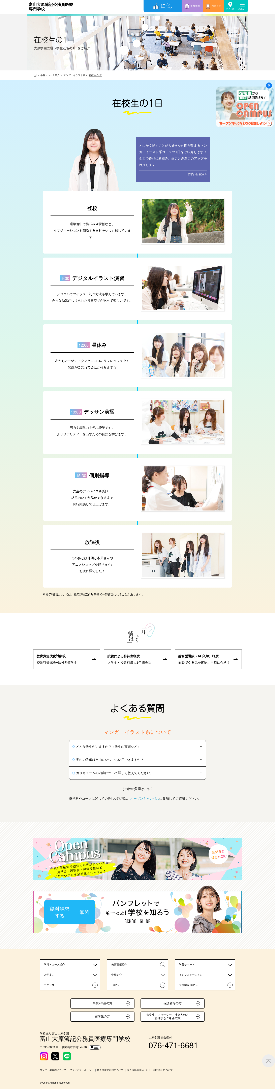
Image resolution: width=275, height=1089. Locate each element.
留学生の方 (102, 1016)
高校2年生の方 (102, 1003)
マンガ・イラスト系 (74, 75)
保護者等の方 (172, 1003)
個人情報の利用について (110, 1070)
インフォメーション (191, 974)
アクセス (230, 9)
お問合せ (216, 6)
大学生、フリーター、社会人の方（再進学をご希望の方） (167, 1016)
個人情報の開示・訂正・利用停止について (150, 1070)
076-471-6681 (173, 1044)
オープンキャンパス (166, 6)
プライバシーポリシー (82, 1070)
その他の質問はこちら (137, 788)
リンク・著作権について (53, 1070)
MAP (96, 1047)
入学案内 (49, 974)
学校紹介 (116, 974)
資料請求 (195, 6)
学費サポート (187, 964)
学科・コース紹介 (50, 75)
